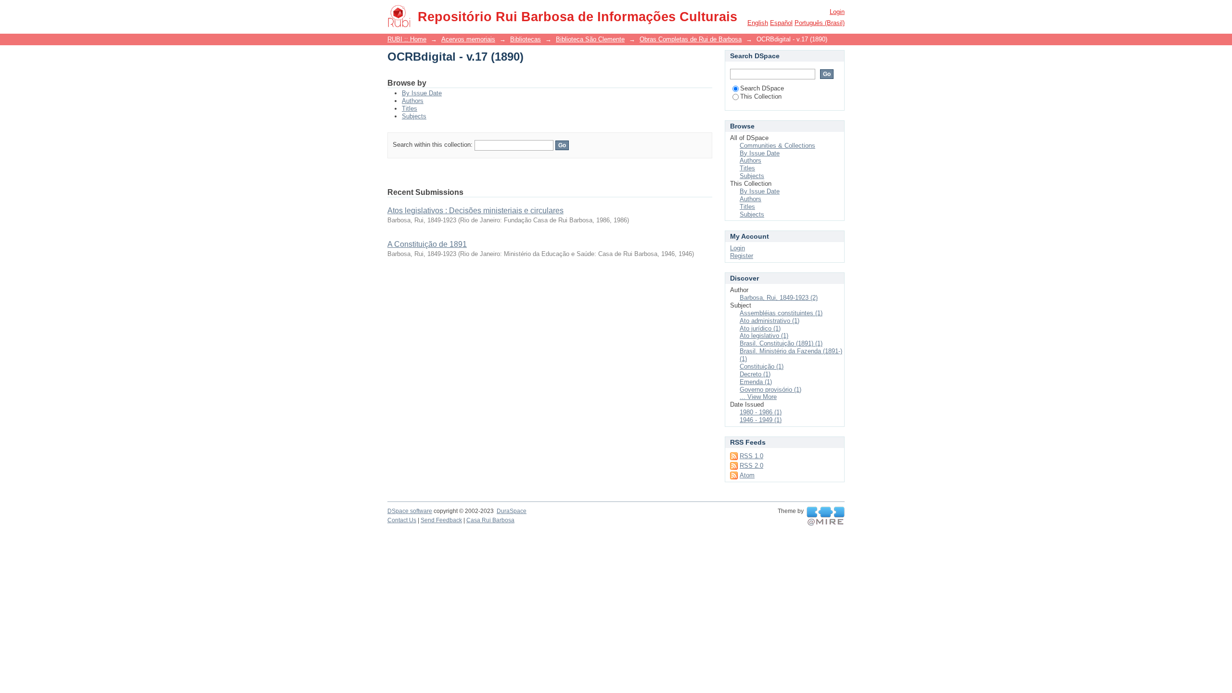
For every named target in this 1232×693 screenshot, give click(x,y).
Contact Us (401, 520)
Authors (413, 100)
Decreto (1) (755, 374)
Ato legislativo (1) (764, 335)
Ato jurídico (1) (760, 328)
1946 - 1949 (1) (761, 420)
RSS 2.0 (751, 465)
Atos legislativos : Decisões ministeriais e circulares (475, 210)
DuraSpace (511, 511)
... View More (758, 396)
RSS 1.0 (751, 456)
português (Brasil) (820, 22)
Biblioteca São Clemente (590, 39)
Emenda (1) (756, 381)
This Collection (761, 96)
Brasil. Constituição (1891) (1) (781, 343)
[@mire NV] (826, 516)
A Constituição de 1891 (427, 244)
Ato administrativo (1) (769, 320)
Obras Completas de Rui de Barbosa (691, 39)
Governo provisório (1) (770, 389)
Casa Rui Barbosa (490, 520)
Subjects (414, 116)
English (757, 22)
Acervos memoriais (468, 39)
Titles (409, 108)
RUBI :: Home (406, 39)
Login (837, 11)
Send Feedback (441, 520)
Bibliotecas (525, 39)
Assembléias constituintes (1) (781, 313)
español (781, 22)
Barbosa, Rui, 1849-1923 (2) (779, 297)
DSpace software (409, 511)
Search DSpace (762, 88)
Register (741, 255)
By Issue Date (422, 93)
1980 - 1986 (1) (761, 412)
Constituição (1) (761, 366)
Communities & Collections (777, 145)
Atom (747, 475)
